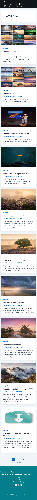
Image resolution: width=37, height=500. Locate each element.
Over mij (18, 479)
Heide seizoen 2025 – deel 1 (14, 260)
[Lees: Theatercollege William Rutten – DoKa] (18, 117)
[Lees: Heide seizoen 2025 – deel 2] (18, 199)
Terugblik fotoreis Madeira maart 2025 (18, 389)
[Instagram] (18, 485)
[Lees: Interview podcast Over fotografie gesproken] (18, 417)
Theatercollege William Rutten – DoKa (17, 133)
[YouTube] (21, 485)
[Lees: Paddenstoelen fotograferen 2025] (18, 157)
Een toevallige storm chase (13, 302)
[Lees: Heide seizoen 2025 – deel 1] (18, 244)
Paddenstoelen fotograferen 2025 (16, 174)
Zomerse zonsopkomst (12, 345)
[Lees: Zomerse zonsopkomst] (18, 328)
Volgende (19, 463)
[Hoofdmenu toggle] (33, 4)
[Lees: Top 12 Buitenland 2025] (18, 35)
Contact (18, 477)
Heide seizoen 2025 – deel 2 (14, 216)
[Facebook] (16, 485)
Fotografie (5, 48)
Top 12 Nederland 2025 (12, 93)
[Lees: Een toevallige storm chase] (18, 286)
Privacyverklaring (18, 482)
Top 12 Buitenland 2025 (12, 51)
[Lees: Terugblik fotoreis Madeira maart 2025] (18, 372)
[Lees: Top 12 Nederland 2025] (18, 77)
